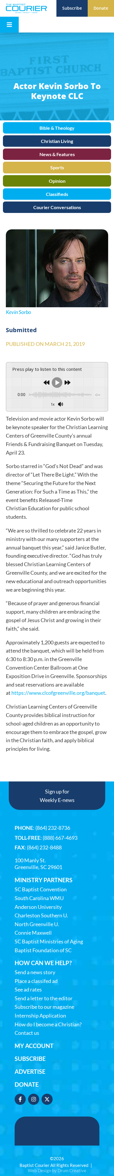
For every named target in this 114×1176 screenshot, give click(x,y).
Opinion (57, 181)
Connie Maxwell (33, 933)
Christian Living (57, 141)
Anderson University (38, 907)
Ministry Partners (43, 879)
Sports (57, 167)
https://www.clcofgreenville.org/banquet (58, 692)
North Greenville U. (37, 924)
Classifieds (57, 194)
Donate (27, 1084)
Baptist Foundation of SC (43, 950)
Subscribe (30, 1058)
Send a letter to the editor (43, 998)
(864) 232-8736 (52, 828)
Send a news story (35, 972)
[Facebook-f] (20, 1099)
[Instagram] (33, 1099)
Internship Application (40, 1016)
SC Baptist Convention (41, 889)
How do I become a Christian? (48, 1024)
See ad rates (28, 989)
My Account (34, 1045)
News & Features (57, 154)
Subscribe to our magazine (44, 1007)
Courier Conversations (57, 207)
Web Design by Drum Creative (57, 1170)
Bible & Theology (57, 128)
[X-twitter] (47, 1099)
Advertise (30, 1071)
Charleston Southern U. (41, 915)
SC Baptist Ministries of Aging (49, 941)
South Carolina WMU (39, 898)
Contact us (27, 1033)
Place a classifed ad (36, 981)
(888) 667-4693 (60, 837)
